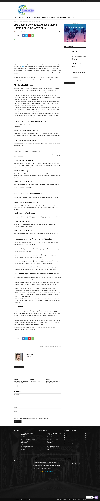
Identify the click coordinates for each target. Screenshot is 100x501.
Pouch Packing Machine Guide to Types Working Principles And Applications (79, 58)
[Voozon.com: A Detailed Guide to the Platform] (67, 51)
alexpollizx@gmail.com (49, 471)
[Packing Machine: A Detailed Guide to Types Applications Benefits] (67, 65)
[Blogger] (65, 463)
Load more (75, 77)
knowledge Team (20, 31)
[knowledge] (24, 9)
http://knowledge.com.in (29, 356)
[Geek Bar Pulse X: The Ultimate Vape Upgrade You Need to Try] (21, 375)
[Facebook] (78, 1)
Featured (15, 379)
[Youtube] (85, 1)
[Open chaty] (96, 497)
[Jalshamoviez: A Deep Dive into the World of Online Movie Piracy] (53, 375)
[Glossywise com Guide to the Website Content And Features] (67, 72)
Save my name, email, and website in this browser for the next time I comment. (32, 418)
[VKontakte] (79, 463)
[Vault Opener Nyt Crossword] (37, 375)
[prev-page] (14, 386)
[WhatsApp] (32, 35)
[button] (84, 17)
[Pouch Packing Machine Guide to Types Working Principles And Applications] (67, 58)
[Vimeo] (83, 1)
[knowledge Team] (14, 31)
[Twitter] (82, 1)
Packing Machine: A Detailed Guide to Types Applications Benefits (78, 65)
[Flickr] (72, 463)
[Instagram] (80, 1)
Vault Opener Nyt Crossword (35, 381)
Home (15, 21)
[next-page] (17, 386)
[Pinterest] (29, 35)
